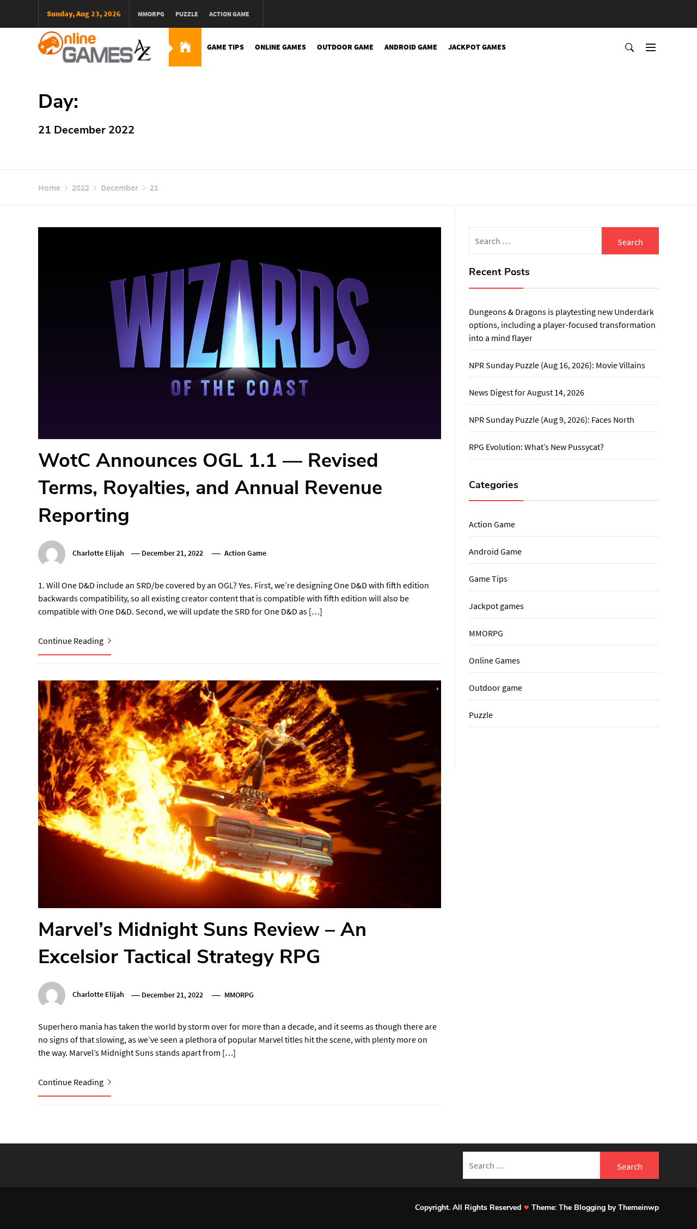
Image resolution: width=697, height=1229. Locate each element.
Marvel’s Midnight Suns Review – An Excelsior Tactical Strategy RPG (202, 943)
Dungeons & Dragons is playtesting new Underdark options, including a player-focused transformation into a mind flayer (562, 324)
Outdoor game (345, 47)
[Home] (185, 47)
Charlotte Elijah (98, 553)
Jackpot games (477, 47)
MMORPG (151, 14)
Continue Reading (71, 640)
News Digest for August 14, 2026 (526, 392)
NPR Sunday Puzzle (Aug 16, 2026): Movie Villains (557, 365)
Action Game (229, 14)
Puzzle (186, 14)
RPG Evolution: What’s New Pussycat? (536, 446)
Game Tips (225, 47)
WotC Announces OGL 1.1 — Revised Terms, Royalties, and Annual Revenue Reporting (210, 488)
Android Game (410, 47)
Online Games (280, 47)
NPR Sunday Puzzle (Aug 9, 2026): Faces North (551, 419)
